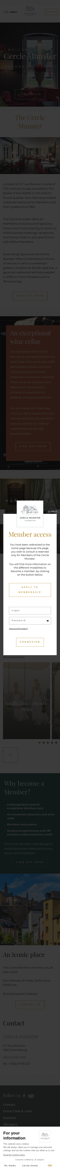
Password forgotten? (18, 629)
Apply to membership (29, 589)
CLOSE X (52, 511)
